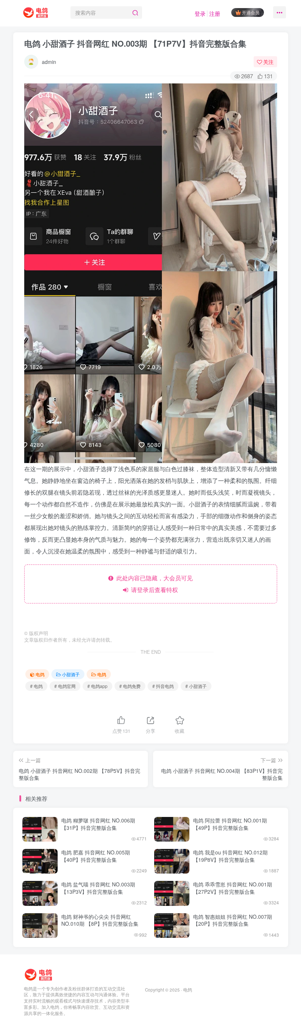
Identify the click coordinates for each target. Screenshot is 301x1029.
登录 (200, 13)
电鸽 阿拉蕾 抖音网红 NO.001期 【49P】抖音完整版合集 (230, 824)
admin (49, 61)
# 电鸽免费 (130, 686)
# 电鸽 (36, 686)
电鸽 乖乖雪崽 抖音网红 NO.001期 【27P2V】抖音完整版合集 (232, 888)
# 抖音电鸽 (163, 686)
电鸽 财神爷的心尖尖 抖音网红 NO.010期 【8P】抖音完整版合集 (99, 920)
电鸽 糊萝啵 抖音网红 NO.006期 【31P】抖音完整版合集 (98, 824)
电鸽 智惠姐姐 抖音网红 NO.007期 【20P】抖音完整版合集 (232, 920)
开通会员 (251, 12)
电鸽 (40, 674)
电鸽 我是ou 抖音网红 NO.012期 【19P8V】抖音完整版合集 (230, 856)
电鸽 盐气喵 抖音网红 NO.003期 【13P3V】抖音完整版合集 (98, 888)
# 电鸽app (97, 686)
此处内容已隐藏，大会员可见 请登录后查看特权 (153, 584)
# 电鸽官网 (65, 686)
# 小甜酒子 (196, 686)
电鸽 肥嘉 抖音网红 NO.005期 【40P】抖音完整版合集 (95, 856)
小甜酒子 (71, 674)
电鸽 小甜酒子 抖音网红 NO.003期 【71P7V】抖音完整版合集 (135, 43)
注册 (214, 13)
